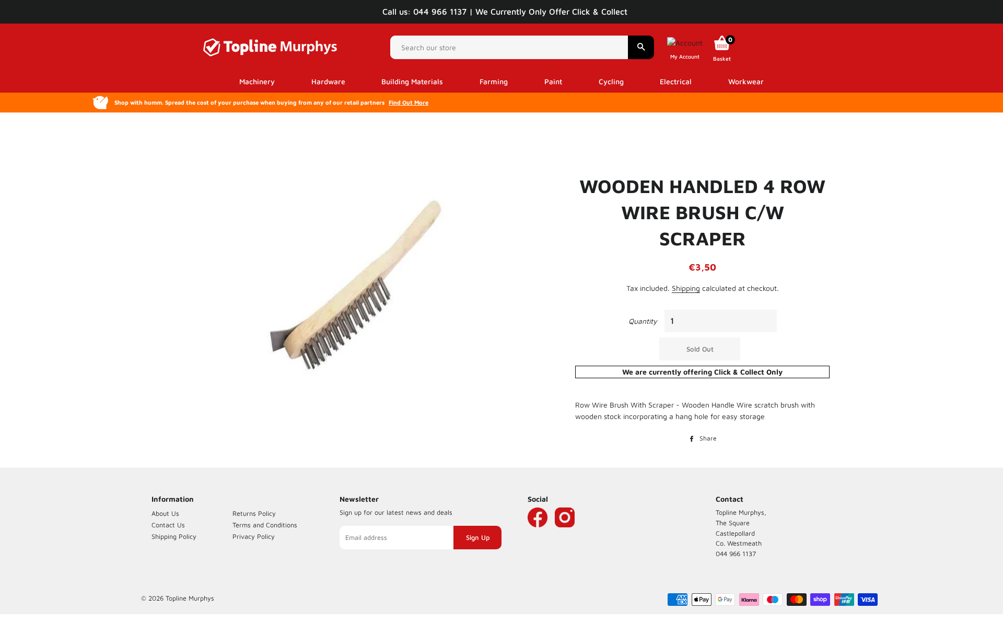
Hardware (328, 81)
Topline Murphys (190, 598)
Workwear (746, 81)
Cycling (611, 81)
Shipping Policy (173, 536)
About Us (165, 513)
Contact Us (168, 525)
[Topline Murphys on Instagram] (565, 533)
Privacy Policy (253, 536)
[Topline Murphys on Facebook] (537, 533)
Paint (553, 81)
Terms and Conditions (264, 525)
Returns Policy (254, 513)
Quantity (642, 321)
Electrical (676, 81)
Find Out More (408, 102)
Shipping (686, 288)
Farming (494, 81)
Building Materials (412, 81)
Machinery (257, 81)
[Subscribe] (477, 537)
